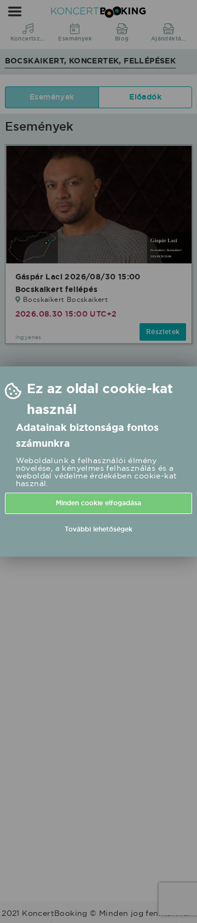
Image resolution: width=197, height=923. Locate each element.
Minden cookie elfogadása (98, 503)
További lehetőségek (98, 529)
